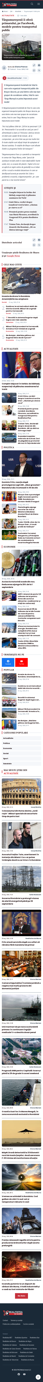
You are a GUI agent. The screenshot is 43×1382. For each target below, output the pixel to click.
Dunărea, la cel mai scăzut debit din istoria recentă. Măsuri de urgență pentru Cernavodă (21, 308)
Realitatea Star (34, 1338)
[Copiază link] (34, 65)
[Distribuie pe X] (39, 70)
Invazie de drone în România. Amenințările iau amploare (16, 297)
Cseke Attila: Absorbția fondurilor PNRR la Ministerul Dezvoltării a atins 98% (28, 644)
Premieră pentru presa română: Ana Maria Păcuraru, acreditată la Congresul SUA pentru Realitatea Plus (24, 215)
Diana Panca (21, 66)
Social (4, 302)
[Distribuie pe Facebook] (39, 65)
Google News (13, 255)
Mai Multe (21, 1296)
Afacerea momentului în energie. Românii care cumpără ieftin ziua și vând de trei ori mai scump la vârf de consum (29, 631)
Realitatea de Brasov (9, 1341)
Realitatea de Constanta (26, 1356)
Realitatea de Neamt (9, 1356)
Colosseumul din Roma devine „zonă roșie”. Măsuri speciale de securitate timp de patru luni (19, 814)
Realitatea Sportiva (21, 1338)
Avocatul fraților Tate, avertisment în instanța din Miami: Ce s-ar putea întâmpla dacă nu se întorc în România (21, 857)
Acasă (6, 11)
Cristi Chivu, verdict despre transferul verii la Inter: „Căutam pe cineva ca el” (23, 205)
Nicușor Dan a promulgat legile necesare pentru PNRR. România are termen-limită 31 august (29, 498)
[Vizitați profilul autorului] (4, 68)
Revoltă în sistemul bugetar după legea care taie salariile (22, 318)
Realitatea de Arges (25, 1341)
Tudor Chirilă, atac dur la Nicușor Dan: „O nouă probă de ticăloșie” (29, 524)
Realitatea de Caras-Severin (12, 1349)
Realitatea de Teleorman (10, 1360)
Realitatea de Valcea (30, 1349)
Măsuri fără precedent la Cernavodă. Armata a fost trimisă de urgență (22, 327)
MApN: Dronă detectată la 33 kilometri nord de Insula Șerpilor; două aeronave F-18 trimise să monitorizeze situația (21, 1155)
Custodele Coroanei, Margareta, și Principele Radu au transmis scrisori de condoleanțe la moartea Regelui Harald (29, 538)
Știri (11, 11)
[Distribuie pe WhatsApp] (34, 70)
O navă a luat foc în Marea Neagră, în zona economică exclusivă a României (20, 1113)
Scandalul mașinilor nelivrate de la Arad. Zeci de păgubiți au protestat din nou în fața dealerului (29, 439)
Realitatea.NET (7, 1338)
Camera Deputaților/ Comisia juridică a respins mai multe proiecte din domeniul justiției (21, 986)
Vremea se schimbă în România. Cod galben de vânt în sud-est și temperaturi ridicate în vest (20, 1199)
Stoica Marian (35, 979)
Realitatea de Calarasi (10, 1345)
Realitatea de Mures (33, 938)
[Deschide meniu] (38, 4)
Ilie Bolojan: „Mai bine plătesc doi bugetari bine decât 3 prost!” (20, 336)
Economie (10, 331)
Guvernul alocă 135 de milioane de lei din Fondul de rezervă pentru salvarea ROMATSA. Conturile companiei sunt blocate (29, 615)
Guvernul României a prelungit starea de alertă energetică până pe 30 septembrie (20, 901)
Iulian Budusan (35, 895)
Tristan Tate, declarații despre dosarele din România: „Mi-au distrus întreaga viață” (22, 227)
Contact (5, 1320)
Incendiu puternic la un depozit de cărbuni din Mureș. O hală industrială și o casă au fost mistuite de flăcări (21, 1287)
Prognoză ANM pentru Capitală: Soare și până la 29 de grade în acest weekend (21, 1072)
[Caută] (32, 4)
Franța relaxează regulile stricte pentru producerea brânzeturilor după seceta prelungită (21, 1243)
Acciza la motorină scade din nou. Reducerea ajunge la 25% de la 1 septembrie (18, 584)
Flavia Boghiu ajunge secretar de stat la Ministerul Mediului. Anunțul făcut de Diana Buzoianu (28, 512)
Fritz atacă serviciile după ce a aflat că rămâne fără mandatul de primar (21, 943)
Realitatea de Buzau (27, 1360)
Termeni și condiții (16, 1320)
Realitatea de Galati (26, 1352)
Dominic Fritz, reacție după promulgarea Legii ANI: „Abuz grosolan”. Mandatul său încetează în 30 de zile (21, 485)
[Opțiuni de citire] (38, 1377)
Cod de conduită (28, 1324)
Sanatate (9, 322)
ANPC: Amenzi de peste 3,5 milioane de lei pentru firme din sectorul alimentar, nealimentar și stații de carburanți (29, 599)
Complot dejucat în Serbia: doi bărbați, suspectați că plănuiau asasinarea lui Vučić (22, 195)
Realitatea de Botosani (10, 1352)
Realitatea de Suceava (27, 1345)
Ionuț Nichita (36, 807)
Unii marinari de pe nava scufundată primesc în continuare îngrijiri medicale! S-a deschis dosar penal (20, 1029)
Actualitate (18, 11)
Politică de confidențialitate (11, 1324)
